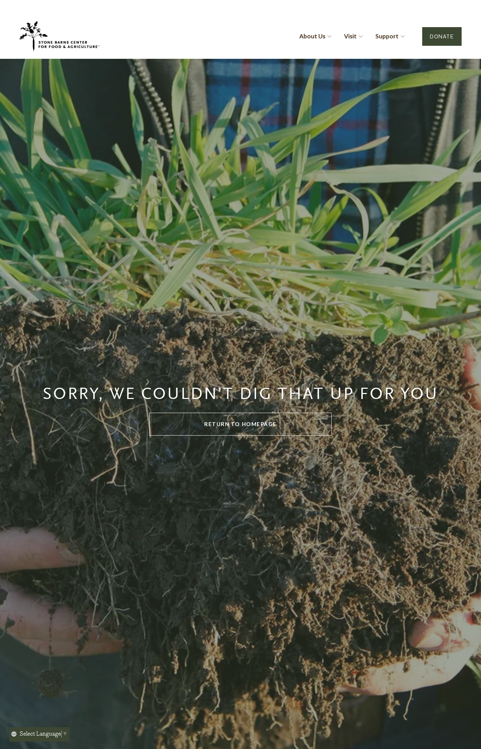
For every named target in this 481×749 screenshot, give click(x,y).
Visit (350, 36)
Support (387, 36)
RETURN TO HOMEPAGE (240, 424)
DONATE (442, 36)
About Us (312, 36)
